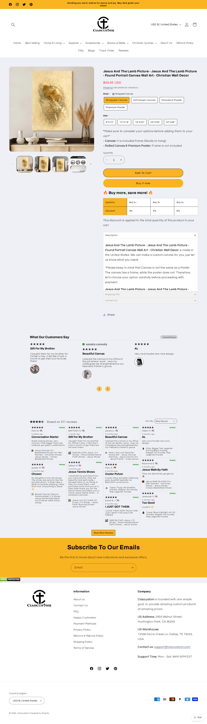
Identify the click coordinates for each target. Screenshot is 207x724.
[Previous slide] (99, 388)
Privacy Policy (82, 629)
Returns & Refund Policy (88, 636)
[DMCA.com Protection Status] (10, 580)
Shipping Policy (82, 642)
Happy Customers (84, 617)
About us (79, 599)
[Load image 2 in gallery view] (43, 164)
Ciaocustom (23, 713)
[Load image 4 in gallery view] (78, 164)
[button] (13, 25)
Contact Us (80, 605)
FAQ (76, 611)
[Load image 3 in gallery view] (60, 164)
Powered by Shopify (39, 713)
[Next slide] (107, 388)
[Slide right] (90, 164)
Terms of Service (83, 648)
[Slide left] (12, 164)
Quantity (108, 153)
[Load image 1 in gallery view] (25, 164)
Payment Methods (84, 623)
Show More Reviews (103, 533)
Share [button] (111, 314)
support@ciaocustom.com (172, 646)
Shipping (108, 87)
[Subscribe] (132, 567)
